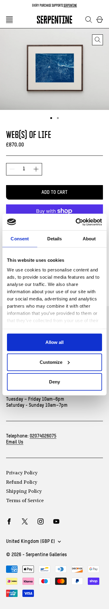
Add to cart (54, 192)
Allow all (54, 342)
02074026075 (43, 436)
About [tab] (89, 238)
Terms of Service (25, 500)
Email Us (14, 442)
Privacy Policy (22, 473)
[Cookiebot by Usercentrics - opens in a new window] (77, 222)
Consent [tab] (20, 238)
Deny (54, 381)
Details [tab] (54, 238)
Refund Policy (21, 482)
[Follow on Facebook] (9, 521)
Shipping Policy (24, 491)
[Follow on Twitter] (25, 521)
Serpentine (70, 5)
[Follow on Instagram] (41, 521)
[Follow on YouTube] (56, 521)
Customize (51, 361)
